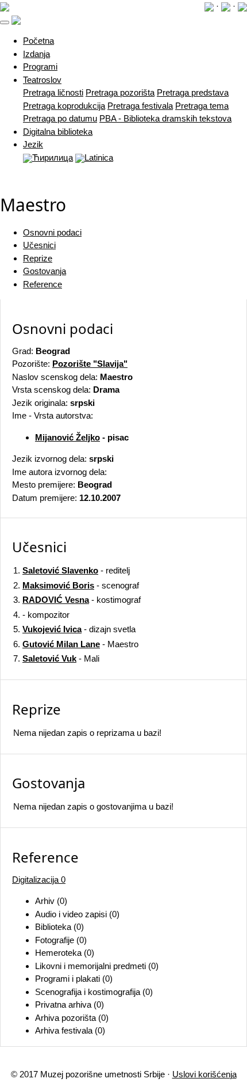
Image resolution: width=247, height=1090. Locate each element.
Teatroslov (42, 80)
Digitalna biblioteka (57, 131)
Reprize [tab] (37, 258)
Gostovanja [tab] (44, 271)
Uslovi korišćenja (204, 1074)
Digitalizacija (38, 879)
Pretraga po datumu (60, 118)
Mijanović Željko (67, 437)
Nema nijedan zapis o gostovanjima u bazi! (93, 806)
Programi (40, 66)
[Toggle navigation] (4, 22)
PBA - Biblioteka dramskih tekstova (165, 118)
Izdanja (36, 54)
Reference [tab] (42, 284)
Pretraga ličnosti (53, 92)
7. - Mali (56, 658)
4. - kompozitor (41, 615)
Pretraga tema (202, 106)
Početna (38, 40)
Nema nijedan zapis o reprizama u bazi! (87, 733)
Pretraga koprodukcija (64, 106)
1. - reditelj (71, 570)
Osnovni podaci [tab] (52, 232)
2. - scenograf (76, 585)
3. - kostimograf (77, 600)
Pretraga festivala (140, 106)
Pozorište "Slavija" (90, 364)
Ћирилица (52, 157)
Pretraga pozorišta (120, 92)
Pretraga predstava (193, 92)
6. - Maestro (75, 644)
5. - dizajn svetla (74, 629)
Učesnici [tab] (39, 245)
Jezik (33, 144)
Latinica (98, 157)
